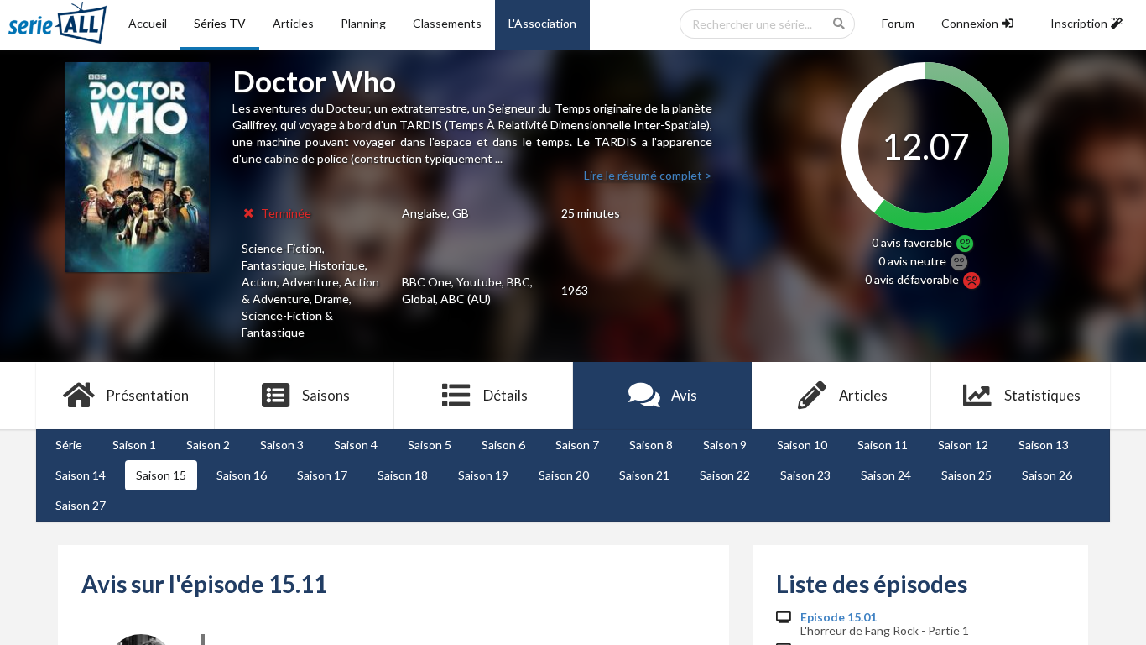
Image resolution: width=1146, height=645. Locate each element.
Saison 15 (161, 475)
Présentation (147, 395)
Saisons (326, 395)
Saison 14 (80, 475)
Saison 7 (577, 445)
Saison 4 (356, 445)
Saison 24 (886, 475)
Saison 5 (429, 445)
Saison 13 (1043, 445)
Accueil (147, 23)
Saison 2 (208, 445)
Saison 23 (805, 475)
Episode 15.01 (838, 617)
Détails (505, 395)
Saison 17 (322, 475)
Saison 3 (282, 445)
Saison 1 (134, 445)
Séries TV (220, 23)
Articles (293, 23)
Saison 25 (966, 475)
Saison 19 (483, 475)
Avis (684, 395)
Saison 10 (802, 445)
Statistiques (1042, 395)
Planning (363, 23)
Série (68, 445)
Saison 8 (651, 445)
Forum (898, 23)
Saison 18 (403, 475)
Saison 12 (963, 445)
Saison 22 (725, 475)
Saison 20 (564, 475)
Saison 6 (503, 445)
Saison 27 (80, 505)
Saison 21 (644, 475)
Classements (447, 23)
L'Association (542, 23)
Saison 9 (725, 445)
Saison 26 (1047, 475)
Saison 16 (241, 475)
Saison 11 (882, 445)
